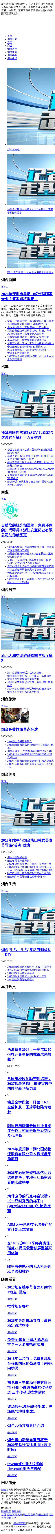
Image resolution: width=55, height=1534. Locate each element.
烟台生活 (12, 58)
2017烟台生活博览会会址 (20, 973)
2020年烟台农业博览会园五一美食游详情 (29, 864)
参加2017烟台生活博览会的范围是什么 (28, 970)
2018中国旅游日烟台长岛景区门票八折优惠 (30, 760)
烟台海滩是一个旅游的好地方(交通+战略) (29, 751)
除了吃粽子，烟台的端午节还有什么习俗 (29, 873)
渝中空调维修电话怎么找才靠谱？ (25, 672)
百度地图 (16, 1511)
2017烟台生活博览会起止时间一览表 (26, 976)
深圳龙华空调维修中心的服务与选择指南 (29, 676)
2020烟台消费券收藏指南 (20, 979)
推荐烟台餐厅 (18, 1306)
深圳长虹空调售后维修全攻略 (23, 679)
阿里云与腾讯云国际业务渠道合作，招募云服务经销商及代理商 (29, 1130)
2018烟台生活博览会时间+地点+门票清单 (29, 966)
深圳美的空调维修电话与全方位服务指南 (29, 688)
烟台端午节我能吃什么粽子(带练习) (26, 876)
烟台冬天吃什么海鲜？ (19, 860)
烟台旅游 (12, 52)
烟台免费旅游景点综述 (19, 729)
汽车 (9, 42)
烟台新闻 (12, 39)
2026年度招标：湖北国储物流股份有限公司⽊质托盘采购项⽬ (29, 1154)
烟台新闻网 (19, 1523)
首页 (9, 36)
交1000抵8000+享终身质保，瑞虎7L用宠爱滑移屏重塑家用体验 (30, 1248)
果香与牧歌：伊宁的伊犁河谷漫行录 (26, 340)
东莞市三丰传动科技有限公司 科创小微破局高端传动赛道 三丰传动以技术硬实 (29, 1387)
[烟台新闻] (25, 30)
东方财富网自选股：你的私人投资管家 (28, 337)
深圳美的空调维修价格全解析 (23, 692)
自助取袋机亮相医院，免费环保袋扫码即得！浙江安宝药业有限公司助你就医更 (27, 530)
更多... (4, 286)
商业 (9, 45)
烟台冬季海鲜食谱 (17, 857)
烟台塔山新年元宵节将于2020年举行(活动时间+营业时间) (29, 1445)
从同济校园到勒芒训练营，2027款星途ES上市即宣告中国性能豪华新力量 (29, 1083)
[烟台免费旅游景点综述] (15, 722)
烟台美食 (12, 55)
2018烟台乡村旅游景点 (19, 741)
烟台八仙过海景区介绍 (25, 1426)
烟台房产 (12, 48)
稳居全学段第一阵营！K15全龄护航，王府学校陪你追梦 (29, 1107)
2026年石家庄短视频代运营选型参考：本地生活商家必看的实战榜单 (29, 1177)
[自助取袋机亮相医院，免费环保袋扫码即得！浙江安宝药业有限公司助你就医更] (10, 518)
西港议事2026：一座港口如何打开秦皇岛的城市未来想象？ (29, 1054)
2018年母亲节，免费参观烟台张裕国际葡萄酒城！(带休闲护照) (30, 1363)
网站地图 (6, 1511)
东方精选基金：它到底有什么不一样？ (28, 327)
